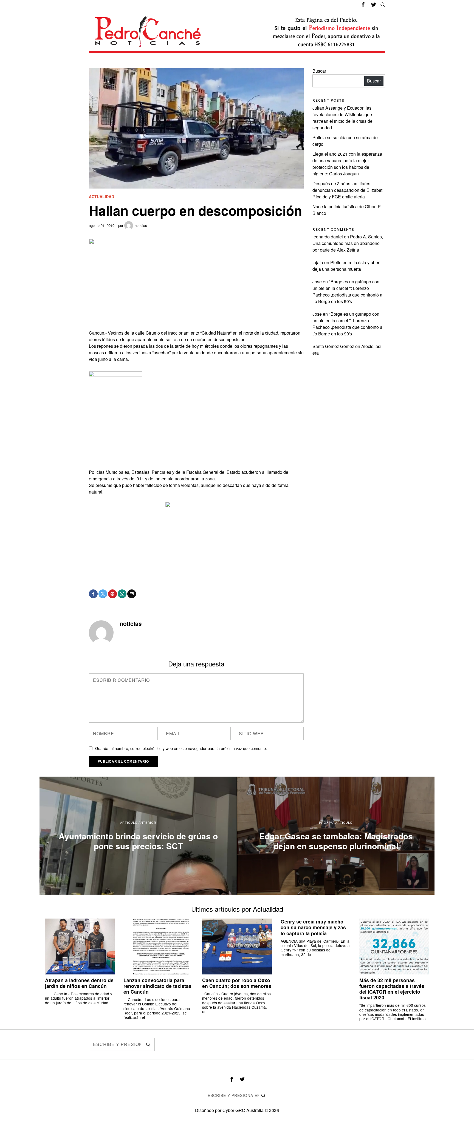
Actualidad (101, 196)
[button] (148, 1044)
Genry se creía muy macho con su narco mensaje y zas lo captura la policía (313, 927)
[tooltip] (363, 4)
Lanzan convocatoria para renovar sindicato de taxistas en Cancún (157, 985)
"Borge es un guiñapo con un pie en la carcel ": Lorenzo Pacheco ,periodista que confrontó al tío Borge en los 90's (347, 291)
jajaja (317, 262)
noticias (141, 225)
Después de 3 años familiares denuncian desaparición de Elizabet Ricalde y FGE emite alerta (347, 190)
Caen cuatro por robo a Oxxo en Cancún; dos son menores (236, 983)
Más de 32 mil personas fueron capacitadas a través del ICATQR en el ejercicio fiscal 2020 (391, 988)
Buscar (319, 71)
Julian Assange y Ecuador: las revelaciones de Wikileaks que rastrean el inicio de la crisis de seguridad (342, 118)
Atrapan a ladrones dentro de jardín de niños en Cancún (79, 983)
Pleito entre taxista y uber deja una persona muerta (345, 265)
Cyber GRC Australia (243, 1110)
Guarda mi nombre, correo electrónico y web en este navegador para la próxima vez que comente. (181, 748)
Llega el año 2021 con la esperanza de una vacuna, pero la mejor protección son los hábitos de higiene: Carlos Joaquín (347, 164)
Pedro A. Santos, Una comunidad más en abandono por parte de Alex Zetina (347, 243)
